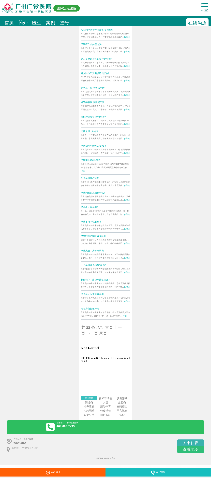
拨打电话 (161, 472)
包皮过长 (105, 410)
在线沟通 (197, 23)
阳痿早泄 (89, 414)
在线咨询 (64, 474)
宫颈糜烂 (122, 406)
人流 (105, 402)
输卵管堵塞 (105, 398)
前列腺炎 (105, 414)
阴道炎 (89, 402)
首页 (9, 22)
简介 (23, 22)
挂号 (64, 22)
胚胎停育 (105, 406)
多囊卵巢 (122, 398)
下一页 (92, 333)
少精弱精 (89, 410)
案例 (50, 22)
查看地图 (190, 449)
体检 (122, 414)
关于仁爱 (190, 443)
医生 (36, 22)
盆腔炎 (122, 402)
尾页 (103, 333)
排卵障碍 (89, 406)
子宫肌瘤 (122, 410)
